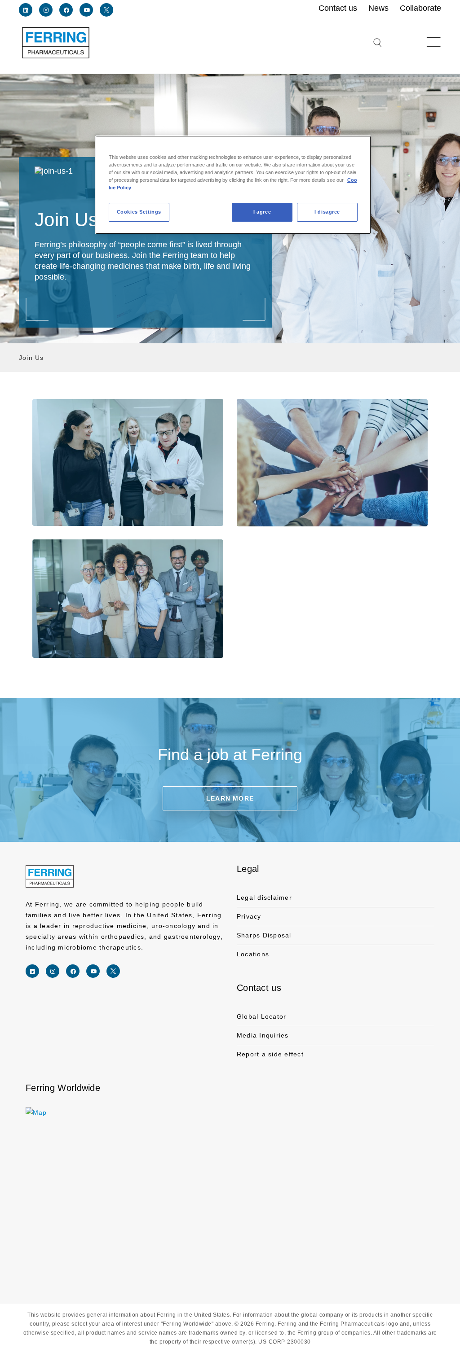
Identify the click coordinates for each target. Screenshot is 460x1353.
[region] (233, 185)
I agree (262, 212)
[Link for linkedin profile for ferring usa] (25, 10)
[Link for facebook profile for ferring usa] (66, 10)
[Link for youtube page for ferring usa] (86, 10)
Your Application (127, 598)
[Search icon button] (377, 48)
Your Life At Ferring (332, 462)
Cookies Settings (139, 212)
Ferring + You (127, 462)
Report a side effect (270, 1054)
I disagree (327, 212)
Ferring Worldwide (63, 1088)
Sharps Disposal (264, 935)
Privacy (249, 916)
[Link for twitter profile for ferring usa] (106, 10)
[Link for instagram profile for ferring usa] (46, 10)
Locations (253, 954)
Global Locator (261, 1016)
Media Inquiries (263, 1035)
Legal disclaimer (264, 897)
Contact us (259, 988)
